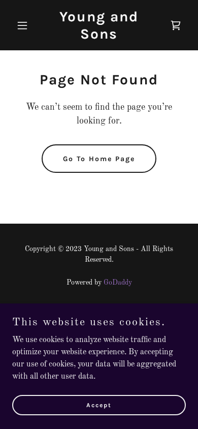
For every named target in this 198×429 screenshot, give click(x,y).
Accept (99, 404)
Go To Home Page (99, 159)
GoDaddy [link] (118, 282)
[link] (98, 37)
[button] (25, 25)
